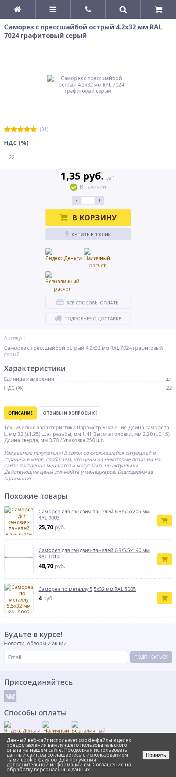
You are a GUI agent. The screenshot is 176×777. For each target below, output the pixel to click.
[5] (33, 129)
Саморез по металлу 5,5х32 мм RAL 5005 (87, 589)
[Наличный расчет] (97, 258)
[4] (27, 129)
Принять (156, 755)
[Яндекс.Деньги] (63, 255)
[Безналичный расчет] (62, 282)
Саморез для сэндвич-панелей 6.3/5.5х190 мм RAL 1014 (94, 553)
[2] (14, 129)
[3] (20, 129)
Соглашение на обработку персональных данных (69, 767)
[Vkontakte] (10, 696)
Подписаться (151, 657)
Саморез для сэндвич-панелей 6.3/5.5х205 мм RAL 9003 (94, 514)
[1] (7, 129)
